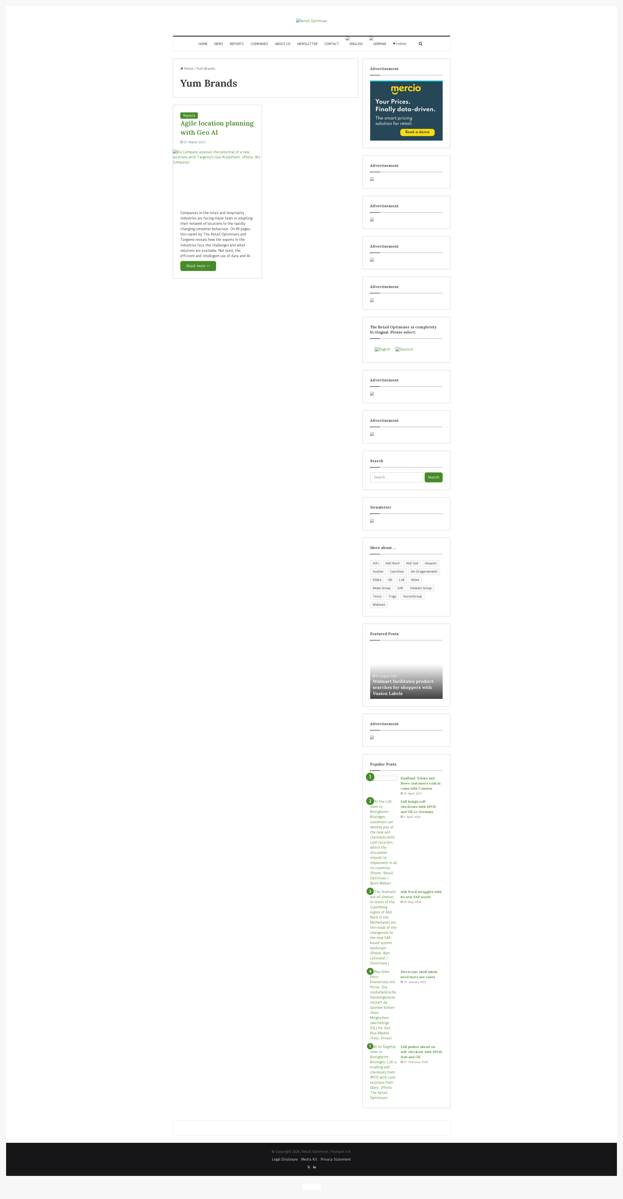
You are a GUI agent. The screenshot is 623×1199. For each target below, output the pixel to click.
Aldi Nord (392, 563)
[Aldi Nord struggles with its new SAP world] (383, 927)
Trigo (392, 596)
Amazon (431, 563)
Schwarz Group (421, 588)
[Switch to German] (377, 43)
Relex (415, 580)
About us (283, 44)
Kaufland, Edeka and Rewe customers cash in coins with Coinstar (420, 783)
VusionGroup (412, 596)
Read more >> (198, 266)
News (218, 44)
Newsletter (307, 44)
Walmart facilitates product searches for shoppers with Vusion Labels (403, 687)
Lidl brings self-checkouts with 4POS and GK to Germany (418, 806)
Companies (259, 44)
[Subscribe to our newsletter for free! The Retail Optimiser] (406, 521)
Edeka (377, 580)
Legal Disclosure (285, 1159)
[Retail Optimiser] (311, 21)
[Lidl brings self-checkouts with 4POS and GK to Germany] (383, 842)
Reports (237, 44)
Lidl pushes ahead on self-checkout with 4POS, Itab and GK (422, 1052)
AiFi (376, 563)
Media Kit (309, 1159)
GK (390, 580)
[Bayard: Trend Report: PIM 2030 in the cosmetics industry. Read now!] (406, 394)
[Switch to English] (307, 1187)
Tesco (377, 596)
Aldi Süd (412, 563)
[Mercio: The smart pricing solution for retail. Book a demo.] (406, 110)
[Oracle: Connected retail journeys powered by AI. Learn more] (406, 179)
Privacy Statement (336, 1159)
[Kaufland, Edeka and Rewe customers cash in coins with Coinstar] (383, 785)
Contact (331, 44)
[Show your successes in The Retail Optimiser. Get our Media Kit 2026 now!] (406, 737)
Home (203, 44)
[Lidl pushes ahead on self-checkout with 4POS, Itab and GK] (383, 1072)
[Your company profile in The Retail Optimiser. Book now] (406, 434)
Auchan (378, 571)
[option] (406, 672)
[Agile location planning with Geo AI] (217, 176)
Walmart (379, 604)
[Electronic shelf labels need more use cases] (383, 1005)
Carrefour (397, 571)
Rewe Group (382, 588)
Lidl (401, 580)
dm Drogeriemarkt (424, 571)
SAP (400, 588)
